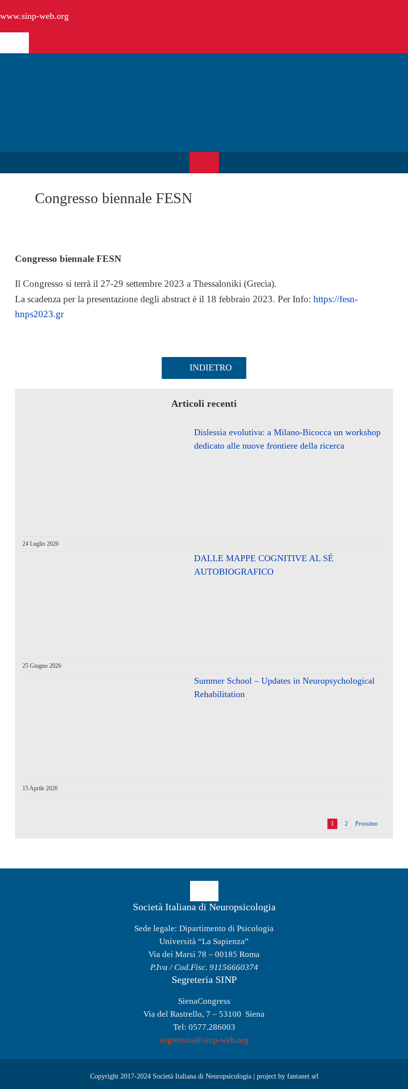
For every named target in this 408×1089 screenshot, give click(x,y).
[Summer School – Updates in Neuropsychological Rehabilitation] (102, 722)
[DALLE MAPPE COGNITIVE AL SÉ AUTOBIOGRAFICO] (102, 600)
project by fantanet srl (287, 1076)
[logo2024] (77, 70)
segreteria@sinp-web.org (204, 1040)
